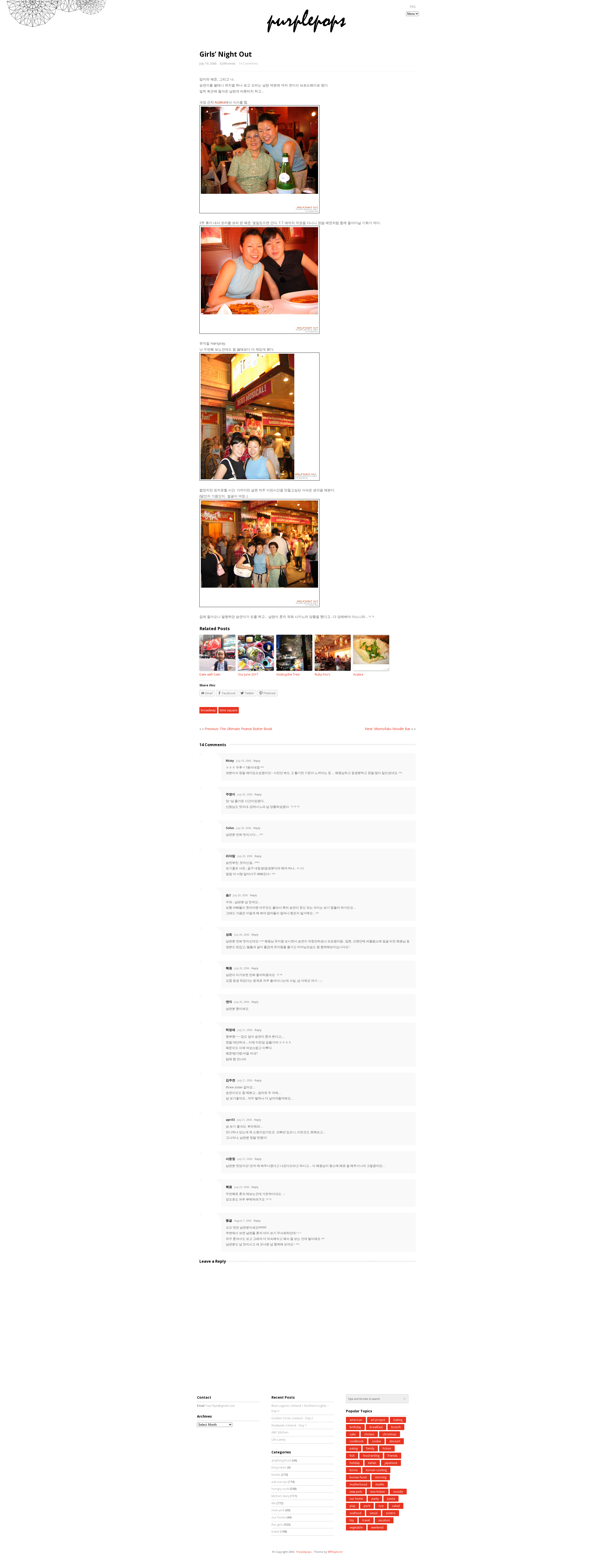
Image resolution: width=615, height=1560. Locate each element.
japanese (391, 1463)
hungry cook (280, 1489)
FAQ (413, 7)
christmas (389, 1434)
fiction (387, 1448)
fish (352, 1455)
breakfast (376, 1427)
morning (380, 1477)
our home (278, 1517)
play (352, 1506)
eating (354, 1448)
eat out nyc (279, 1482)
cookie (376, 1441)
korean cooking (376, 1470)
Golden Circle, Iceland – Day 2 (292, 1418)
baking (398, 1420)
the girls (277, 1525)
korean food (358, 1477)
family (370, 1448)
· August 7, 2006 (242, 1220)
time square (228, 710)
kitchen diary (280, 1496)
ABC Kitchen (280, 1432)
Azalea (358, 674)
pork (367, 1506)
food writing (371, 1455)
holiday (355, 1463)
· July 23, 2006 (241, 1187)
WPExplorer (335, 1552)
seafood (355, 1513)
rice (381, 1506)
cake (353, 1434)
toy (352, 1520)
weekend (377, 1527)
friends (393, 1455)
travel (275, 1532)
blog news (278, 1467)
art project (378, 1420)
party (375, 1498)
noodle (398, 1491)
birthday (355, 1427)
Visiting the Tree (288, 674)
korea (353, 1470)
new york (277, 1510)
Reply (256, 760)
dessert (394, 1441)
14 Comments (248, 63)
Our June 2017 (248, 674)
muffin (379, 1484)
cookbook (356, 1441)
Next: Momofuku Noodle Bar (387, 728)
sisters (390, 1513)
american (356, 1420)
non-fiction (377, 1491)
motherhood (358, 1484)
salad (396, 1506)
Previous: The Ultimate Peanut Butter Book (238, 728)
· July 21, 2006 (244, 1030)
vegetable (356, 1527)
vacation (384, 1520)
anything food (281, 1460)
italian (372, 1463)
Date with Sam (209, 674)
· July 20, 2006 (244, 794)
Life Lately (278, 1440)
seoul (373, 1513)
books (275, 1475)
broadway (208, 710)
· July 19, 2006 (243, 760)
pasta (391, 1498)
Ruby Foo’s (322, 674)
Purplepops (303, 1552)
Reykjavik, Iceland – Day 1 (289, 1425)
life (273, 1503)
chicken (369, 1434)
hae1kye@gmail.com (220, 1406)
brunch (396, 1427)
